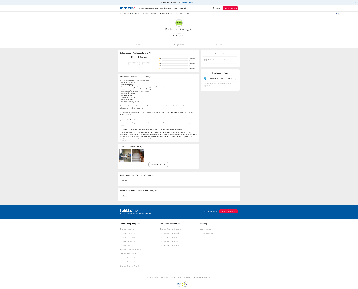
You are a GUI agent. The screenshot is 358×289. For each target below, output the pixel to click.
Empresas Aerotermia (127, 229)
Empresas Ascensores (127, 233)
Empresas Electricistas (127, 237)
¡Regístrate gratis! (187, 2)
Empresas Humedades (127, 241)
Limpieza (137, 13)
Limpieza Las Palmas (150, 13)
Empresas (127, 13)
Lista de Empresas (206, 229)
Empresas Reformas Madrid (169, 233)
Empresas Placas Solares (128, 254)
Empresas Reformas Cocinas (129, 262)
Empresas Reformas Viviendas (130, 266)
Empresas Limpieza (126, 245)
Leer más (123, 141)
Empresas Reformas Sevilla (169, 241)
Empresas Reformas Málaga (169, 237)
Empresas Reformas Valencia (169, 245)
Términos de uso (152, 277)
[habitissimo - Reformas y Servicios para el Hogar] (127, 8)
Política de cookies (184, 277)
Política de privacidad (168, 277)
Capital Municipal (166, 13)
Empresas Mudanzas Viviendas (130, 249)
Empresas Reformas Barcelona (170, 229)
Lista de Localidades (207, 233)
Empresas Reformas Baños (129, 258)
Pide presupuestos (230, 8)
